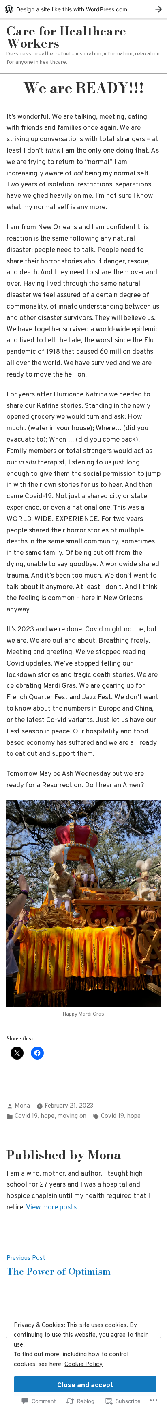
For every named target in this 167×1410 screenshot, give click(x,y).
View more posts (51, 1207)
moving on (72, 1116)
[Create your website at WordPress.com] (83, 9)
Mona (22, 1106)
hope (47, 1116)
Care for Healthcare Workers (66, 37)
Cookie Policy (83, 1364)
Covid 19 (26, 1116)
